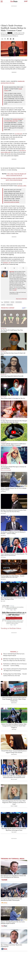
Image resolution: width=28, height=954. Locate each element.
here (16, 288)
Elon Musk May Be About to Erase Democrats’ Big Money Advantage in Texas (13, 598)
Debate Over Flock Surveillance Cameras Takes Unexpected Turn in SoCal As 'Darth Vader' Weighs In (14, 725)
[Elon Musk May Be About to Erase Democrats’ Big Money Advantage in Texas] (14, 589)
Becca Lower (14, 779)
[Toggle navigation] (2, 1)
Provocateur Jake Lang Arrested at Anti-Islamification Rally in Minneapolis (11, 899)
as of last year (18, 133)
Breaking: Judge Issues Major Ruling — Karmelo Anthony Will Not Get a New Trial (12, 576)
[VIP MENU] (25, 1)
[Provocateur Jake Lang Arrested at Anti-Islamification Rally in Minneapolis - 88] (14, 890)
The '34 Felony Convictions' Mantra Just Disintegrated (11, 945)
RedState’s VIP (6, 262)
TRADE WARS (9, 304)
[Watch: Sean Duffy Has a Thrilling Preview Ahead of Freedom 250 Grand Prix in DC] (14, 767)
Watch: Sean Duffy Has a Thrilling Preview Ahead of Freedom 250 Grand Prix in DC (14, 776)
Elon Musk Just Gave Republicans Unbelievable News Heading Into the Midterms (13, 876)
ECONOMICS (18, 302)
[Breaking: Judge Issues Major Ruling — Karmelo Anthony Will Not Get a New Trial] (14, 567)
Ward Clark (4, 32)
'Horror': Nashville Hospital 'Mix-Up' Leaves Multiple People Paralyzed (13, 488)
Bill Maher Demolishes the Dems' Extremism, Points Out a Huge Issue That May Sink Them (13, 510)
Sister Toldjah (14, 806)
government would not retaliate (11, 202)
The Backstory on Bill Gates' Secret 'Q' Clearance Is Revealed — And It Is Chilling (13, 532)
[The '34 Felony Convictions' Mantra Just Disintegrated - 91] (14, 936)
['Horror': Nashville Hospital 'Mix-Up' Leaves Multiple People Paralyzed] (14, 479)
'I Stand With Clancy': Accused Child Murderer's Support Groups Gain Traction (14, 751)
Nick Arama (3, 513)
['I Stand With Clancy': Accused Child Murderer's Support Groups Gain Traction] (14, 742)
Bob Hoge (14, 729)
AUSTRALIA (6, 302)
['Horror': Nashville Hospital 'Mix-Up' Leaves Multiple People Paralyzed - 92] (14, 913)
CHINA (12, 302)
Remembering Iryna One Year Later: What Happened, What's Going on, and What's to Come (14, 802)
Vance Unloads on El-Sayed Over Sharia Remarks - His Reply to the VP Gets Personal (14, 554)
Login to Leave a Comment (14, 618)
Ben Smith (3, 601)
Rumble (14, 289)
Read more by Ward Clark (21, 298)
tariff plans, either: (22, 185)
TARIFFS (3, 304)
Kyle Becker (3, 491)
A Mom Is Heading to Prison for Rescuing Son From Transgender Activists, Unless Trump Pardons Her (14, 699)
